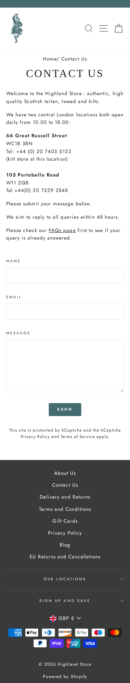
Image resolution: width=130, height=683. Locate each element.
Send (65, 409)
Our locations (65, 579)
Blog (65, 544)
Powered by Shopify (65, 676)
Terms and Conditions (65, 509)
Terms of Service (78, 436)
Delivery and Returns (65, 496)
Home (50, 58)
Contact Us (65, 484)
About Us (65, 473)
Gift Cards (65, 520)
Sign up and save (65, 600)
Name (13, 261)
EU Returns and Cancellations (65, 556)
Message (18, 333)
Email (14, 297)
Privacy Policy (35, 436)
